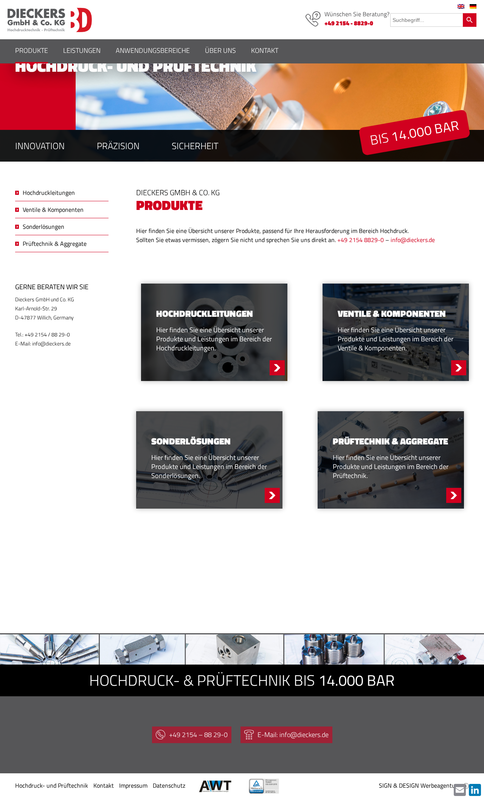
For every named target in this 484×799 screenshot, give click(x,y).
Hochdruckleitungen (49, 192)
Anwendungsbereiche (153, 50)
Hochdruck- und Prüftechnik (51, 785)
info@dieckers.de (413, 239)
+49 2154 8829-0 (360, 239)
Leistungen (82, 50)
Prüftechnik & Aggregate (55, 243)
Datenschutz (169, 785)
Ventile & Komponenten (53, 209)
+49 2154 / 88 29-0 (47, 334)
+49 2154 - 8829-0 (348, 23)
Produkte (31, 50)
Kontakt (264, 50)
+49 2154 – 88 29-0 (198, 735)
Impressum (133, 785)
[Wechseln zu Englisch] (461, 6)
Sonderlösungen (43, 226)
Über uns (220, 50)
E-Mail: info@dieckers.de (293, 735)
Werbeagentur (439, 785)
